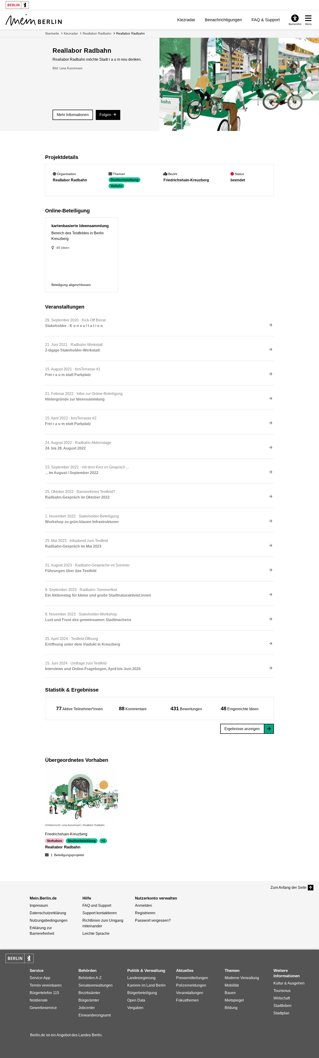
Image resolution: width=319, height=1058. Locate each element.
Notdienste (39, 1000)
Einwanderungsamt (94, 1015)
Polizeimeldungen (191, 985)
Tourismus (282, 991)
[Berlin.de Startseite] (20, 958)
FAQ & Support (266, 20)
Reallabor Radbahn (97, 33)
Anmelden (143, 905)
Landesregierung (141, 978)
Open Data (136, 1000)
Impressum (39, 905)
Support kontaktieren (99, 913)
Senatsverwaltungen (95, 985)
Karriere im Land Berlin (146, 985)
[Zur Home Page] (34, 19)
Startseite (52, 33)
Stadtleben (282, 1006)
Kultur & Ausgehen (289, 983)
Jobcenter (86, 1008)
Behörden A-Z (90, 978)
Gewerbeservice (43, 1008)
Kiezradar (186, 20)
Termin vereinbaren (46, 985)
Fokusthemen (187, 1000)
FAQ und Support (96, 905)
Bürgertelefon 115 (44, 993)
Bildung (231, 1008)
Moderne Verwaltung (242, 978)
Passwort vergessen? (153, 920)
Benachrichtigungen (223, 20)
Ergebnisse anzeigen (242, 729)
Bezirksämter (89, 993)
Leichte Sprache (96, 933)
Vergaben (135, 1008)
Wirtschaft (281, 998)
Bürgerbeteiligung (142, 993)
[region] (79, 708)
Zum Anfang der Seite (288, 887)
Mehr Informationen (73, 115)
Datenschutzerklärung (48, 913)
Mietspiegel (234, 1000)
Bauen (230, 993)
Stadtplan (281, 1013)
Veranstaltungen (189, 993)
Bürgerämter (88, 1000)
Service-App (40, 978)
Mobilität (232, 985)
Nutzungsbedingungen (48, 920)
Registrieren (145, 913)
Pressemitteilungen (192, 978)
